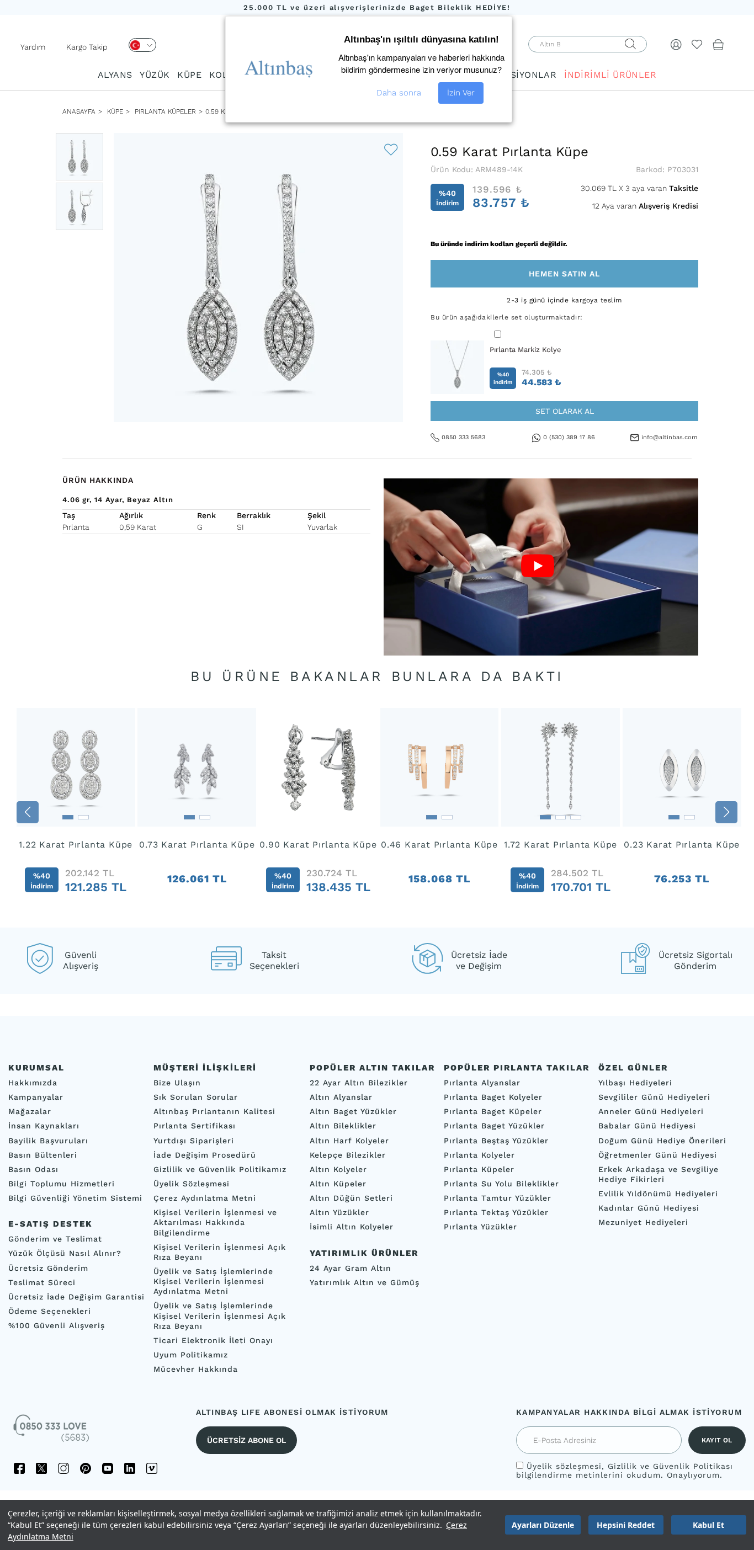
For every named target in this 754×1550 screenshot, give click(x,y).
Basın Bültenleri (42, 1154)
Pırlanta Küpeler (165, 111)
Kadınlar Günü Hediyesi (648, 1208)
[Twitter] (41, 1468)
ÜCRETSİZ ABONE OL (246, 1440)
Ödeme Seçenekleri (49, 1311)
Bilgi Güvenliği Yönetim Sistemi (75, 1198)
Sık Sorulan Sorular (195, 1097)
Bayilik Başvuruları (48, 1140)
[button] (28, 812)
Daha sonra (398, 93)
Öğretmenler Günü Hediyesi (657, 1154)
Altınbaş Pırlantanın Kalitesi (214, 1111)
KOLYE (223, 75)
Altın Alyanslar (341, 1097)
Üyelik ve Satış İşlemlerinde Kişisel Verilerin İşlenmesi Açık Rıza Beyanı (219, 1316)
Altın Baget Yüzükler (353, 1111)
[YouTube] (107, 1468)
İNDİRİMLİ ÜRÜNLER (610, 75)
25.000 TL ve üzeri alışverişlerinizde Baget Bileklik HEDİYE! (377, 7)
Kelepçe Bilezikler (348, 1154)
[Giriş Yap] (676, 44)
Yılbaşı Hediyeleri (635, 1082)
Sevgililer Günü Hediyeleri (654, 1097)
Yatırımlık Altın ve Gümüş (365, 1282)
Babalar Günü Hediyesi (647, 1126)
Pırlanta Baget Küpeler (493, 1111)
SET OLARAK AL (564, 411)
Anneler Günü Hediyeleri (651, 1111)
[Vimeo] (151, 1468)
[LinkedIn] (129, 1468)
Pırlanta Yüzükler (480, 1227)
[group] (76, 812)
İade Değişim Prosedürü (204, 1154)
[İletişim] (52, 1432)
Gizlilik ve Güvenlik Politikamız (219, 1169)
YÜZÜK (154, 75)
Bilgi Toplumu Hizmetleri (61, 1183)
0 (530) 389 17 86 (569, 437)
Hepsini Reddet (626, 1525)
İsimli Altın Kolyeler (352, 1227)
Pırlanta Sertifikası (194, 1126)
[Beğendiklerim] (697, 44)
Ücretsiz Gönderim (48, 1268)
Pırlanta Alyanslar (482, 1082)
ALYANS (115, 75)
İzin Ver (461, 93)
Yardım (32, 46)
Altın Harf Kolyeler (349, 1140)
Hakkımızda (32, 1082)
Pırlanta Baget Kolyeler (493, 1097)
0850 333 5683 (463, 437)
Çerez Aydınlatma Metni (204, 1198)
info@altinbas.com (669, 437)
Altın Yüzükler (339, 1212)
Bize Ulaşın (177, 1082)
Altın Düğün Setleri (351, 1198)
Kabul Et (708, 1525)
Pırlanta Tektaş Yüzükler (496, 1212)
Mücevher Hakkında (195, 1369)
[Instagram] (63, 1468)
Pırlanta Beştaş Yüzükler (496, 1140)
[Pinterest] (85, 1468)
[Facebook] (19, 1468)
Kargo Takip (87, 46)
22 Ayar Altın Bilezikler (359, 1082)
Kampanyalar (35, 1097)
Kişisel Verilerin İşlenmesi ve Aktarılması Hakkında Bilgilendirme (215, 1222)
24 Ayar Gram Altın (350, 1268)
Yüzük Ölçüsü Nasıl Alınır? (64, 1253)
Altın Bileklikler (343, 1126)
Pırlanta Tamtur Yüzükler (497, 1198)
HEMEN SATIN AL (564, 273)
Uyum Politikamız (190, 1354)
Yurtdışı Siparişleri (193, 1140)
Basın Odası (33, 1169)
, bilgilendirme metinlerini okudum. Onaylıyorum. (624, 1471)
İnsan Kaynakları (43, 1126)
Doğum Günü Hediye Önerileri (662, 1140)
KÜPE (189, 75)
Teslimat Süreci (42, 1282)
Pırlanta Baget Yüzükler (494, 1126)
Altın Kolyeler (338, 1169)
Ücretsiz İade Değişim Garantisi (76, 1296)
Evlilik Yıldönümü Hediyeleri (658, 1193)
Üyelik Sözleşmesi (191, 1183)
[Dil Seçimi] (142, 45)
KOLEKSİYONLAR (518, 75)
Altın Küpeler (338, 1183)
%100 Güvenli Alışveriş (56, 1325)
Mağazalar (29, 1111)
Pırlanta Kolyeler (479, 1154)
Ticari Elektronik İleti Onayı (213, 1340)
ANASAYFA (78, 111)
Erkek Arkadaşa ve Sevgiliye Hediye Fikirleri (658, 1174)
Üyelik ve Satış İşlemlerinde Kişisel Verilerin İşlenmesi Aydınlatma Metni (213, 1281)
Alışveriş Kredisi (668, 205)
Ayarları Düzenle (543, 1525)
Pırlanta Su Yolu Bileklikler (501, 1183)
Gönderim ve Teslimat (55, 1239)
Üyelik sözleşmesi (564, 1466)
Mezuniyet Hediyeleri (643, 1222)
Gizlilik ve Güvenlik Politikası (670, 1466)
